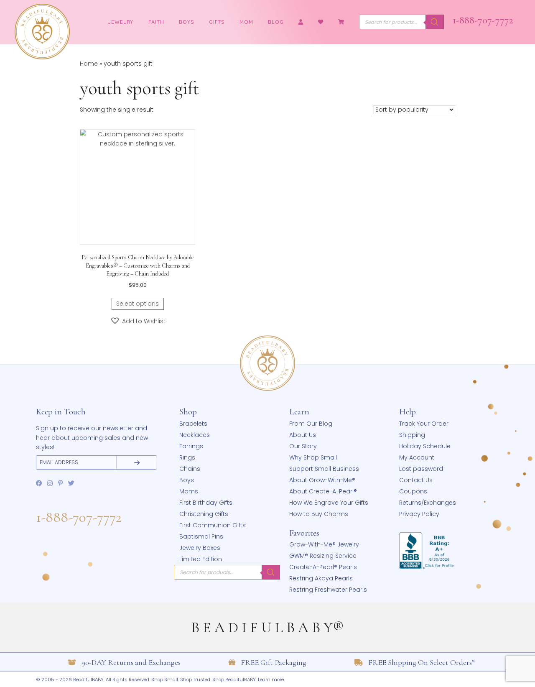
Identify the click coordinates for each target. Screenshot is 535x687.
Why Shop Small (313, 457)
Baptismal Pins (201, 536)
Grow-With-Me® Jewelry (324, 544)
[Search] (434, 22)
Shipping (412, 435)
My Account (416, 457)
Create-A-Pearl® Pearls (323, 567)
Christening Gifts (203, 514)
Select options (137, 303)
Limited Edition (200, 559)
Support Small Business (324, 469)
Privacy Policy (419, 514)
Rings (187, 457)
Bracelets (193, 423)
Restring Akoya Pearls (321, 578)
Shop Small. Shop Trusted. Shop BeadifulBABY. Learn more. (218, 679)
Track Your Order (423, 423)
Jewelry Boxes (199, 548)
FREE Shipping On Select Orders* (421, 662)
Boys (186, 22)
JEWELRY (120, 22)
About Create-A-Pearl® (323, 491)
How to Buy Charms (318, 514)
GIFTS (217, 22)
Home (89, 63)
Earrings (191, 446)
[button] (138, 321)
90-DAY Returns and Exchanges (131, 662)
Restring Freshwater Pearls (328, 589)
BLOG (276, 22)
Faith (156, 22)
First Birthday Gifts (205, 502)
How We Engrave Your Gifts (328, 502)
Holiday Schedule (425, 446)
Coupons (413, 491)
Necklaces (194, 435)
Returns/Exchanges (427, 502)
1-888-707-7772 (483, 20)
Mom (246, 22)
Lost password (421, 469)
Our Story (303, 446)
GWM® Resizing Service (323, 556)
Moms (188, 491)
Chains (189, 469)
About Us (302, 435)
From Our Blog (310, 423)
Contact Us (416, 480)
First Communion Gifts (212, 525)
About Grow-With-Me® (322, 480)
